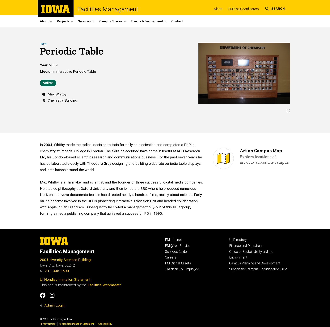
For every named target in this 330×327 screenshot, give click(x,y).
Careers (170, 257)
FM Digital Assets (178, 263)
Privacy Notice (47, 323)
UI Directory (238, 240)
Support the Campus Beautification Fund (258, 269)
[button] (275, 8)
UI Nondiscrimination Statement (65, 279)
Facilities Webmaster (104, 285)
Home (43, 43)
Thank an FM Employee (182, 269)
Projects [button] (63, 21)
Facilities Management (107, 9)
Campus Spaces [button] (110, 21)
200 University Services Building (65, 260)
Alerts (218, 9)
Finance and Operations (246, 246)
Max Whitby (57, 94)
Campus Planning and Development (254, 263)
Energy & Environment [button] (147, 21)
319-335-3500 (56, 271)
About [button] (44, 21)
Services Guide (176, 252)
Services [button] (84, 21)
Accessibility (105, 323)
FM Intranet (173, 240)
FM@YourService (178, 246)
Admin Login (54, 305)
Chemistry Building (62, 100)
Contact (177, 21)
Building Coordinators (243, 9)
